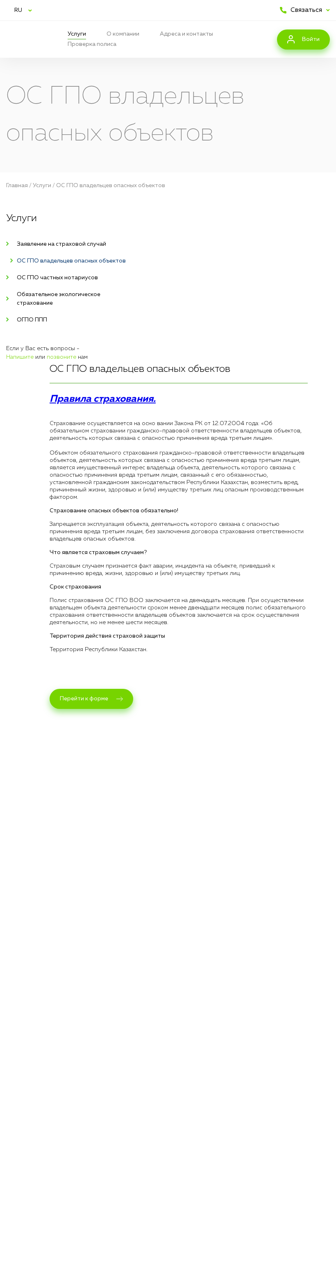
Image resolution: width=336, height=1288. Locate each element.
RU (18, 10)
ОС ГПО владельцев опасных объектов (110, 185)
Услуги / (44, 185)
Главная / (19, 185)
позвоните (61, 357)
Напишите (20, 357)
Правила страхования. (103, 399)
